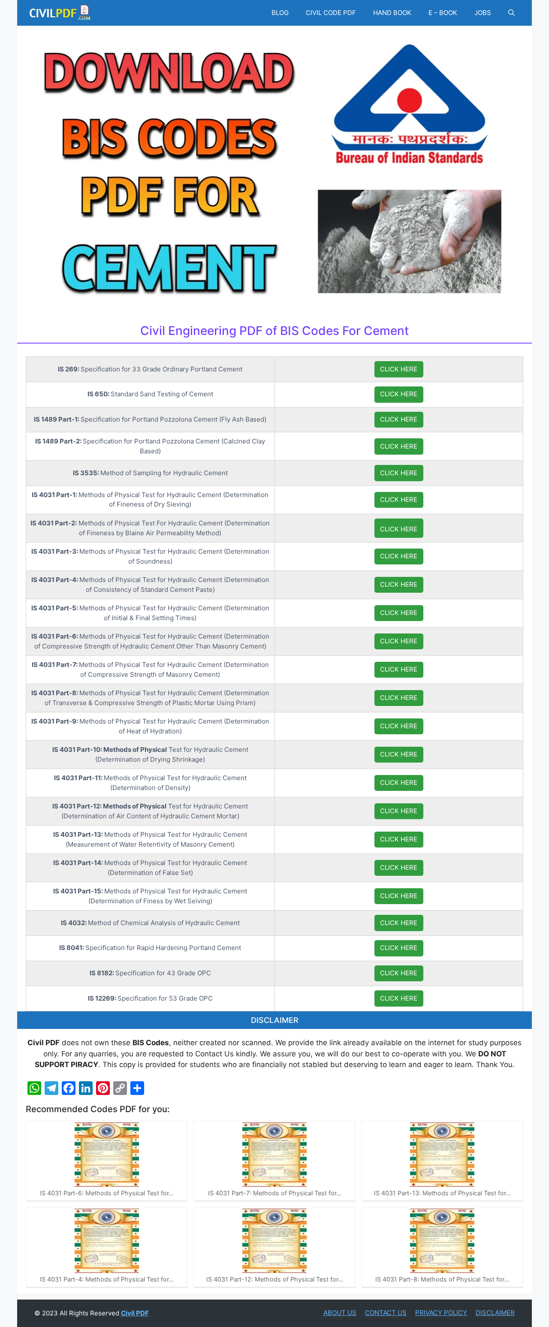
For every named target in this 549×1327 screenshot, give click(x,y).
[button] (511, 13)
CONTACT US (386, 1313)
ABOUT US (339, 1313)
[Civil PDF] (60, 13)
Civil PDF (135, 1313)
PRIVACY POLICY (441, 1313)
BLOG (280, 13)
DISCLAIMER (495, 1313)
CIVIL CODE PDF (331, 13)
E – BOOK (442, 13)
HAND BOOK (392, 13)
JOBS (482, 13)
